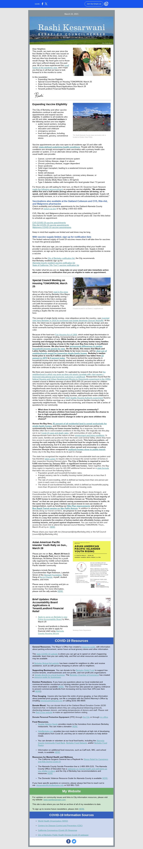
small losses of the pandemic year (50, 66)
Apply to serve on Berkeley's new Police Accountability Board (52, 618)
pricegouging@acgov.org (51, 701)
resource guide (88, 647)
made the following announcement (47, 189)
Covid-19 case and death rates (55, 433)
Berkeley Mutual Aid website (46, 663)
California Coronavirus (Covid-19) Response (57, 830)
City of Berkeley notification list (61, 258)
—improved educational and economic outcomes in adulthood (68, 375)
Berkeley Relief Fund (85, 670)
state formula (103, 468)
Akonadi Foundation (53, 575)
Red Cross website (44, 712)
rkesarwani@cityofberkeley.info (50, 785)
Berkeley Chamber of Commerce (84, 675)
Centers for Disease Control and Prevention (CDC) (60, 825)
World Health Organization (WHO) (53, 821)
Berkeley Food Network (76, 743)
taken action (50, 459)
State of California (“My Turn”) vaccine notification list (55, 265)
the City (86, 717)
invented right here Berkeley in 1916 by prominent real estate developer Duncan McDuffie (70, 319)
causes (99, 374)
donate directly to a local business (50, 675)
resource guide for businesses (47, 677)
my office (104, 717)
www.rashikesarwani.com (54, 799)
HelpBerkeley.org (45, 731)
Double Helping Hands (48, 724)
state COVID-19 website (47, 654)
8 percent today (57, 358)
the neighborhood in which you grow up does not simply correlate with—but (69, 373)
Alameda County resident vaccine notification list (53, 263)
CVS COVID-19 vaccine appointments (49, 222)
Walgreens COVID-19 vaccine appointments (51, 227)
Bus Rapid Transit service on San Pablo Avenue (55, 508)
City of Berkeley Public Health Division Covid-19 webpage (63, 835)
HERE (52, 527)
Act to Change (46, 577)
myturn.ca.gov (49, 209)
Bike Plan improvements (78, 506)
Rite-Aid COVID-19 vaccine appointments (50, 225)
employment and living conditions (89, 435)
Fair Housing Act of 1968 (66, 334)
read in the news (60, 292)
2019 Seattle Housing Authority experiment (84, 398)
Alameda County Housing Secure (51, 632)
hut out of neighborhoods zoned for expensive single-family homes (69, 352)
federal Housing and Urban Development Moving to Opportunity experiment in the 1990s (71, 379)
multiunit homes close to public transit (86, 449)
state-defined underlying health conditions (59, 147)
